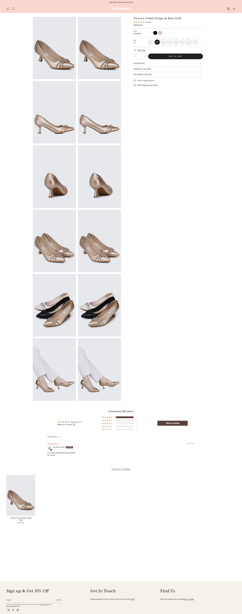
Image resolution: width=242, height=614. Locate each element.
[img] (52, 444)
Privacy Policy (44, 604)
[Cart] (234, 9)
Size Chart (141, 50)
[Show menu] (7, 9)
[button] (139, 22)
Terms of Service (11, 606)
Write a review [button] (172, 423)
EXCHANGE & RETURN (143, 74)
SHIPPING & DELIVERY (142, 69)
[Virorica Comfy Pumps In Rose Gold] (20, 495)
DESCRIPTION (139, 63)
